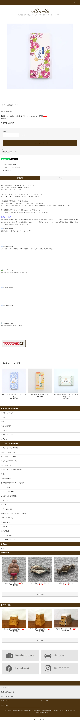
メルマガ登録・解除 (70, 710)
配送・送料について (25, 710)
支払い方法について (14, 710)
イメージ (60, 178)
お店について (5, 548)
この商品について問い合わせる (11, 167)
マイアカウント (5, 700)
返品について (6, 149)
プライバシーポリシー (59, 710)
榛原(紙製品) (10, 105)
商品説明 (20, 178)
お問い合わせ (4, 705)
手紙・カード (14, 104)
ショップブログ (36, 712)
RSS (42, 712)
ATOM (46, 712)
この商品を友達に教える (9, 164)
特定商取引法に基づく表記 (9, 152)
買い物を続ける (6, 170)
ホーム (3, 104)
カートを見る (44, 700)
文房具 (8, 104)
